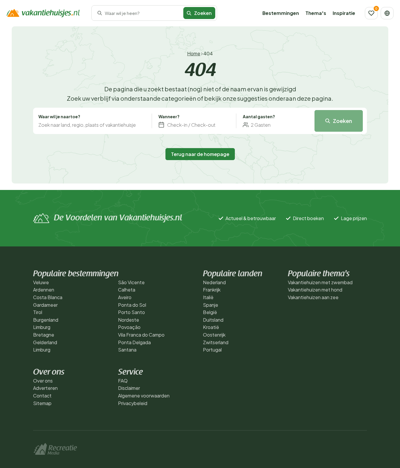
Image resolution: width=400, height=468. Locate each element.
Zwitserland (215, 342)
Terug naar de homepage (200, 154)
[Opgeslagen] (371, 13)
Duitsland (213, 320)
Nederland (214, 282)
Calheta (126, 290)
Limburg (41, 327)
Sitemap (42, 403)
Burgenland (45, 320)
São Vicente (131, 282)
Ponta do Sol (132, 305)
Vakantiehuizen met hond (315, 290)
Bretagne (43, 335)
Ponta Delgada (134, 342)
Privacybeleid (132, 403)
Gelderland (45, 342)
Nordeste (128, 320)
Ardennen (43, 290)
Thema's (315, 13)
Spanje (210, 305)
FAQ (123, 381)
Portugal (212, 350)
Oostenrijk (214, 335)
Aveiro (124, 297)
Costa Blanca (47, 297)
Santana (127, 350)
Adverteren (45, 388)
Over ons (43, 381)
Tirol (37, 312)
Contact (42, 395)
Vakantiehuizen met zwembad (320, 282)
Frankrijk (211, 290)
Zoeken (342, 120)
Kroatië (211, 327)
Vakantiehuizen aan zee (313, 297)
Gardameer (45, 305)
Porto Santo (131, 312)
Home (193, 53)
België (210, 312)
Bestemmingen (280, 13)
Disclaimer (129, 388)
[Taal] (387, 13)
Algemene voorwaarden (144, 395)
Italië (208, 297)
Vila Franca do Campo (141, 335)
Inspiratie (344, 13)
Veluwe (41, 282)
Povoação (129, 327)
